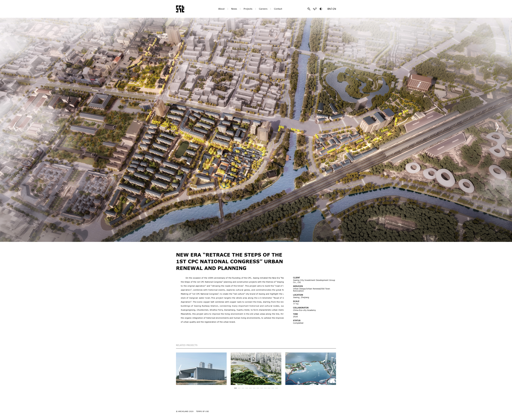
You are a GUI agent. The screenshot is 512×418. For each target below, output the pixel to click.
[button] (497, 127)
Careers (263, 9)
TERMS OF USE (202, 411)
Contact (278, 9)
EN (329, 8)
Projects (248, 9)
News (234, 9)
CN (334, 8)
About (221, 9)
